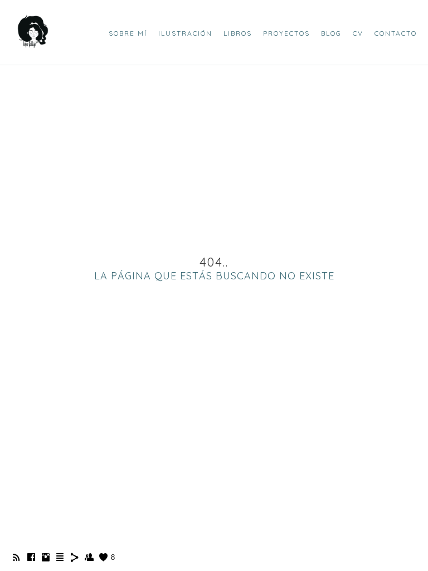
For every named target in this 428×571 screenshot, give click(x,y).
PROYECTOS (286, 33)
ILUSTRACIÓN (185, 33)
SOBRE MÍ (128, 33)
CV (358, 33)
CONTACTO (395, 33)
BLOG (331, 33)
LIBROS (237, 33)
